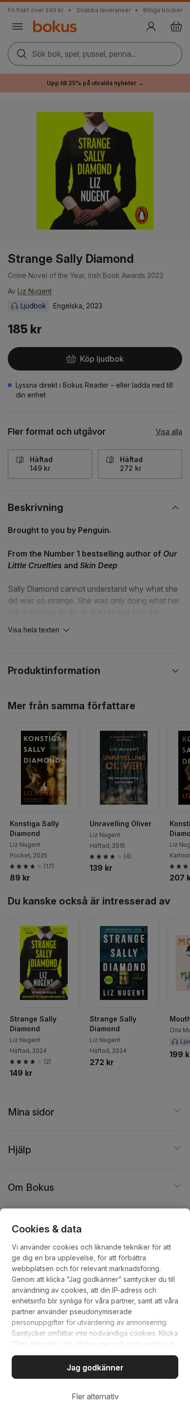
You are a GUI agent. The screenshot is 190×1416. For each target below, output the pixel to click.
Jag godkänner (95, 1367)
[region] (95, 1312)
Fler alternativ (95, 1396)
